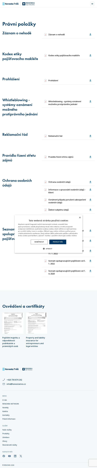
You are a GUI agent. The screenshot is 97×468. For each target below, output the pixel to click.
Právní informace (8, 419)
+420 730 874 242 (14, 379)
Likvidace (5, 437)
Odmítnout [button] (39, 242)
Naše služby (7, 430)
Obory (4, 441)
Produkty (5, 433)
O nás (4, 400)
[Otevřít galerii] (13, 323)
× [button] (80, 218)
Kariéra (5, 411)
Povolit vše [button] (58, 242)
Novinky (5, 407)
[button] (48, 248)
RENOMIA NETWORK (10, 404)
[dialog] (48, 234)
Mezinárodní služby (9, 445)
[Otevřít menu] (92, 4)
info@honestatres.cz (16, 384)
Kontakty (5, 415)
